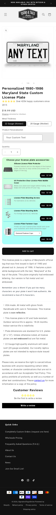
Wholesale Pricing (13, 438)
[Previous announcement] (5, 3)
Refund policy (17, 505)
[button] (5, 15)
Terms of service (45, 505)
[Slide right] (34, 83)
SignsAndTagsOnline (26, 502)
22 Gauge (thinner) (14, 124)
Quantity (6, 147)
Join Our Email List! (14, 469)
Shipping (5, 114)
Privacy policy (31, 505)
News (8, 462)
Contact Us (10, 456)
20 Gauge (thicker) (39, 124)
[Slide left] (22, 83)
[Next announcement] (51, 3)
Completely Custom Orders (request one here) (27, 432)
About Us (9, 450)
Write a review (28, 405)
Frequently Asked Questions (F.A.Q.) (22, 444)
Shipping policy (29, 509)
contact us (39, 380)
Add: (46, 175)
